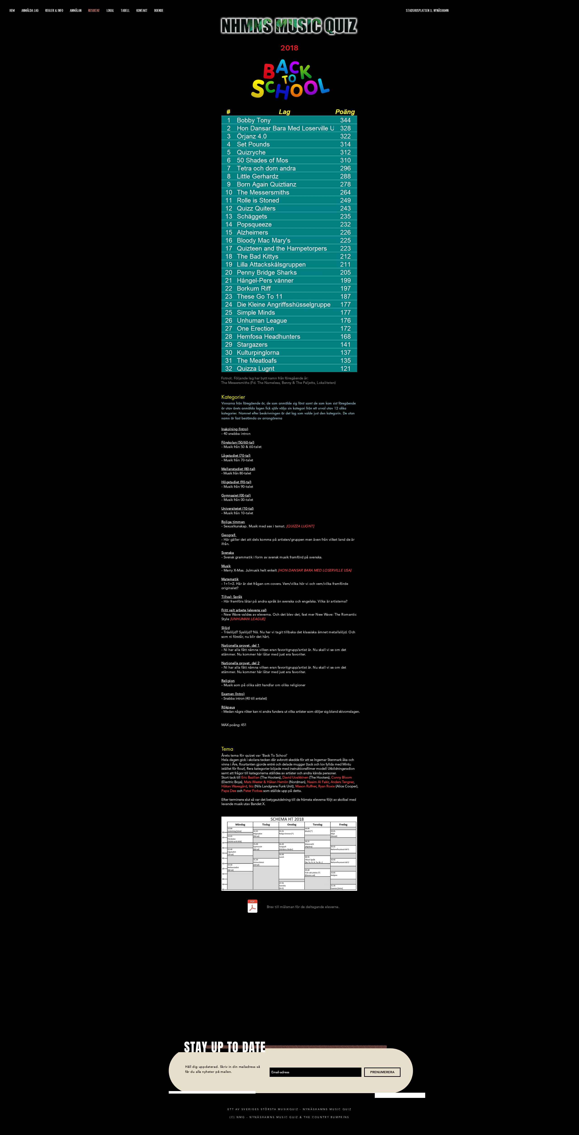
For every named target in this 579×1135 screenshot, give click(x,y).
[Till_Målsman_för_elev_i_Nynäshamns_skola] (252, 907)
